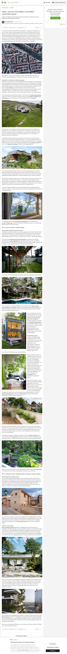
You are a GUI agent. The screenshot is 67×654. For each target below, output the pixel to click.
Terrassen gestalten (35, 473)
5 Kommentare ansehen (21, 636)
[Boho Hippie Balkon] (14, 372)
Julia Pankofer (22, 393)
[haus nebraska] (22, 157)
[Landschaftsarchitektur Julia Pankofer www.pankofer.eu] (22, 410)
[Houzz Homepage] (5, 2)
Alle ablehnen (53, 644)
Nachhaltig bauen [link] (5, 7)
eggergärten (23, 355)
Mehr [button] (41, 23)
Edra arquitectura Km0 (37, 489)
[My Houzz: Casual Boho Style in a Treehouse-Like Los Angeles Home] (22, 290)
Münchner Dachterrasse (7, 393)
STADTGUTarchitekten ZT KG (36, 147)
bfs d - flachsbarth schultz (36, 538)
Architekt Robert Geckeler (35, 322)
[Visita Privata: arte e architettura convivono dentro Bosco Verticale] (22, 601)
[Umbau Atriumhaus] (22, 557)
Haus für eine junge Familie (33, 317)
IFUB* (40, 44)
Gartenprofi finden (10, 473)
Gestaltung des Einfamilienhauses (18, 239)
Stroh (23, 517)
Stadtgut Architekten (13, 144)
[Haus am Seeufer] (14, 331)
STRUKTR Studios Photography (35, 278)
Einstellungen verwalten (52, 647)
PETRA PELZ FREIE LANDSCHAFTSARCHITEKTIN (32, 441)
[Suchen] (8, 2)
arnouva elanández (13, 241)
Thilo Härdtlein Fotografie (36, 398)
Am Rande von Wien (35, 142)
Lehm (31, 517)
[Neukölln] (22, 58)
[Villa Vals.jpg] (22, 113)
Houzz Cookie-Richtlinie (23, 650)
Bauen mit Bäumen (10, 227)
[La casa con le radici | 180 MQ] (22, 259)
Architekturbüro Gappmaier (36, 193)
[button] (2, 2)
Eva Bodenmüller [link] (9, 21)
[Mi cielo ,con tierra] (22, 501)
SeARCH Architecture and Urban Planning (33, 101)
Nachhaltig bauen (20, 227)
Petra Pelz (15, 436)
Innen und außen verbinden (8, 527)
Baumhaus (9, 223)
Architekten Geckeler (21, 313)
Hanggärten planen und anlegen (23, 473)
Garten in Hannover (33, 435)
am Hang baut (10, 87)
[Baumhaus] (22, 206)
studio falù (39, 247)
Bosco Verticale (5, 616)
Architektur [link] (12, 7)
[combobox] (14, 2)
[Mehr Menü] (41, 28)
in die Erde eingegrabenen (35, 95)
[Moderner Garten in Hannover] (22, 453)
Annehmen (52, 650)
